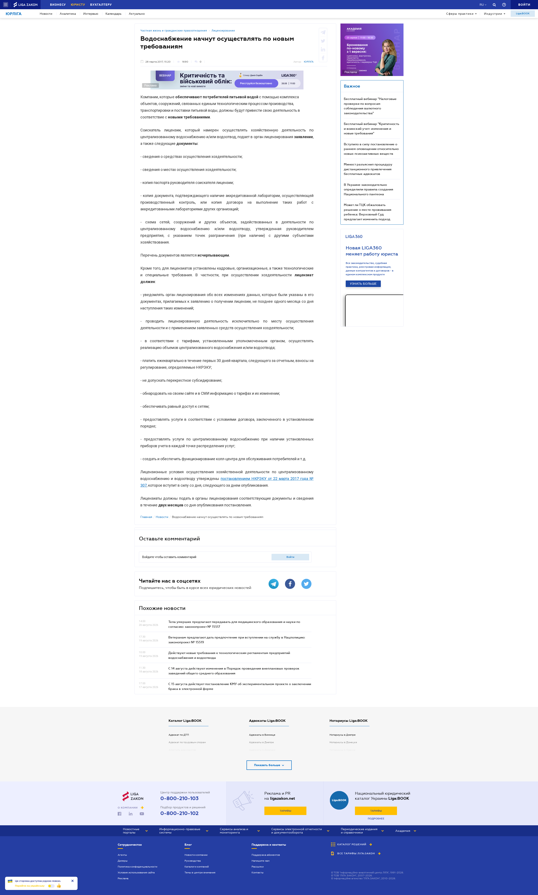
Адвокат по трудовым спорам (187, 742)
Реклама (123, 878)
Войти (290, 557)
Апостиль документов (182, 749)
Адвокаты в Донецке (262, 749)
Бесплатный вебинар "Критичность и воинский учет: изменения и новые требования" (371, 128)
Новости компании (196, 854)
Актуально (137, 13)
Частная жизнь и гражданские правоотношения (173, 30)
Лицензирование (223, 30)
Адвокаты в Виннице (262, 734)
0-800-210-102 (179, 813)
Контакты (258, 872)
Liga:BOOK (523, 13)
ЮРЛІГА (309, 61)
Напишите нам (260, 860)
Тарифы (285, 810)
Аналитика (68, 13)
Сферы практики (460, 13)
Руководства (193, 860)
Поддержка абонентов (266, 854)
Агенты (122, 854)
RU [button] (482, 4)
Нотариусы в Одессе (342, 749)
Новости (46, 13)
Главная (146, 517)
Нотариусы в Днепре (343, 734)
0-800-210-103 (179, 798)
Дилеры (123, 860)
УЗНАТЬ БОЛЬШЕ (363, 283)
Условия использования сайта (136, 872)
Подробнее (376, 818)
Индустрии (493, 13)
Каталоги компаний (197, 866)
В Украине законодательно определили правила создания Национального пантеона (368, 189)
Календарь (113, 13)
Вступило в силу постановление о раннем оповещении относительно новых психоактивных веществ (371, 148)
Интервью (90, 13)
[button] (5, 4)
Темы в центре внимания (200, 872)
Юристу (78, 4)
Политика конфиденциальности (137, 866)
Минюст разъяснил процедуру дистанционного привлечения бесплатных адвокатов (368, 169)
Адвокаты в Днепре (261, 742)
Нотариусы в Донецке (343, 742)
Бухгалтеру (101, 4)
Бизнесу (58, 4)
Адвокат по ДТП (179, 734)
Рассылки (258, 866)
